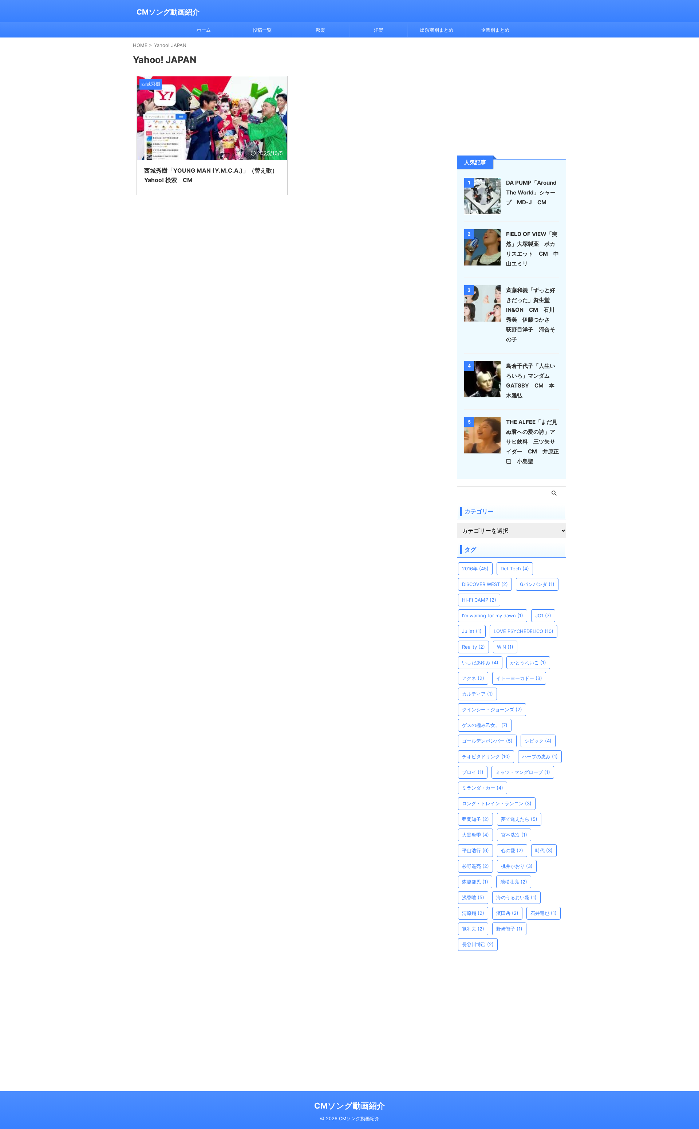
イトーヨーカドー (519, 678)
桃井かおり (517, 866)
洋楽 (378, 30)
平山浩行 (475, 850)
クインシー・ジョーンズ (492, 709)
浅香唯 (473, 897)
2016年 (475, 568)
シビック (538, 741)
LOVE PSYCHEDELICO (523, 631)
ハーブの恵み (540, 756)
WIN (505, 647)
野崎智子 (509, 929)
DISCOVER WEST (485, 584)
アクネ (473, 678)
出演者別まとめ (436, 30)
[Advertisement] (511, 95)
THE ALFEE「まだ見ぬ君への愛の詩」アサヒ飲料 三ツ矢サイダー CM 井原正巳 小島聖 (532, 441)
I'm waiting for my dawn (492, 615)
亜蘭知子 (475, 819)
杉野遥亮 (475, 866)
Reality (473, 647)
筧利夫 (473, 929)
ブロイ (472, 772)
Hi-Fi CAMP (479, 600)
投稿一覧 (262, 30)
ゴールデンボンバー (487, 741)
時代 (544, 850)
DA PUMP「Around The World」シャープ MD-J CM (531, 192)
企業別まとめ (495, 30)
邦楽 (320, 30)
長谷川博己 (478, 944)
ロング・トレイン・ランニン (497, 803)
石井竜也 (543, 913)
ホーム (204, 30)
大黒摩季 (475, 835)
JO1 (543, 615)
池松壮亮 (513, 882)
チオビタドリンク (486, 756)
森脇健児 (475, 882)
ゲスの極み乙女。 (485, 725)
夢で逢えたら (519, 819)
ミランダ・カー (482, 788)
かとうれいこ (528, 662)
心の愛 (512, 850)
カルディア (477, 694)
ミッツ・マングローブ (522, 772)
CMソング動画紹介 (168, 12)
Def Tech (515, 568)
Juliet (472, 631)
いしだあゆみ (480, 662)
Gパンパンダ (537, 584)
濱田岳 (507, 913)
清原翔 (473, 913)
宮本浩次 (514, 835)
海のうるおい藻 (516, 897)
